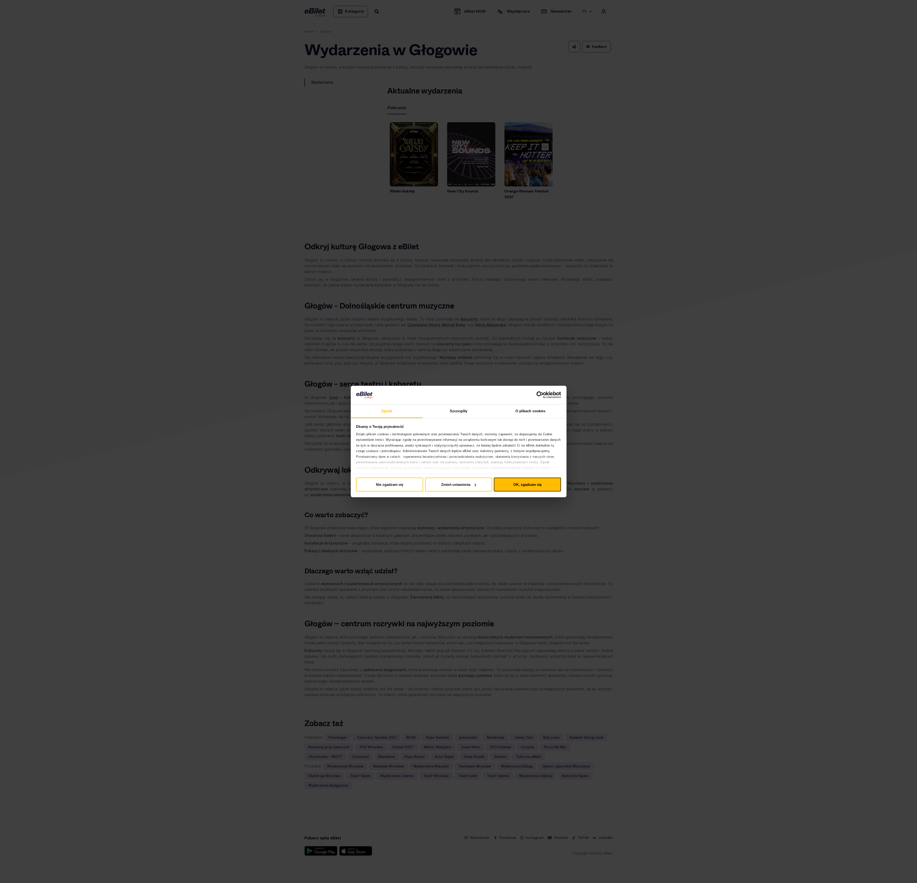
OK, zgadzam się (527, 484)
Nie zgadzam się (389, 484)
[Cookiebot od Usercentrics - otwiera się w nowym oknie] (540, 395)
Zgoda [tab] (386, 411)
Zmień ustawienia (455, 484)
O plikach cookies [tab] (530, 411)
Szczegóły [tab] (458, 411)
